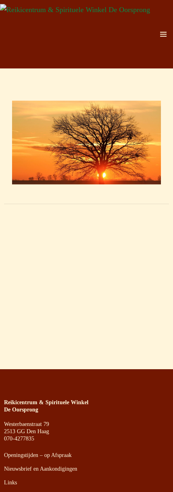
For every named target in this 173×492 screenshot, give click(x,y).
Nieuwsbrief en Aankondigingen (40, 469)
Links (10, 483)
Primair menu (163, 34)
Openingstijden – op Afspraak (38, 455)
